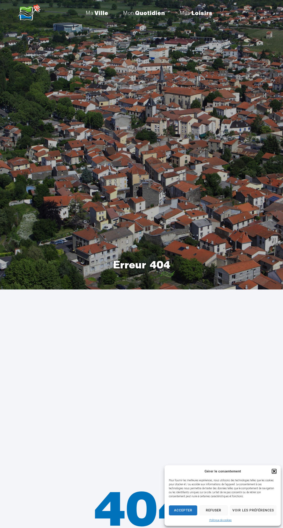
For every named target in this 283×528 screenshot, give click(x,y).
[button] (274, 471)
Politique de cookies (220, 520)
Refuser (213, 510)
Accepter (183, 510)
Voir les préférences (253, 510)
